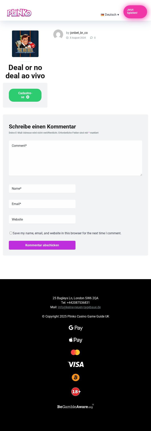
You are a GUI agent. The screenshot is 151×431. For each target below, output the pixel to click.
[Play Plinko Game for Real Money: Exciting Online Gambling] (19, 12)
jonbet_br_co (79, 33)
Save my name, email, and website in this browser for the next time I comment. (67, 233)
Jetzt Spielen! (132, 11)
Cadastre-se (25, 95)
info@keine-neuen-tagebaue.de (79, 307)
